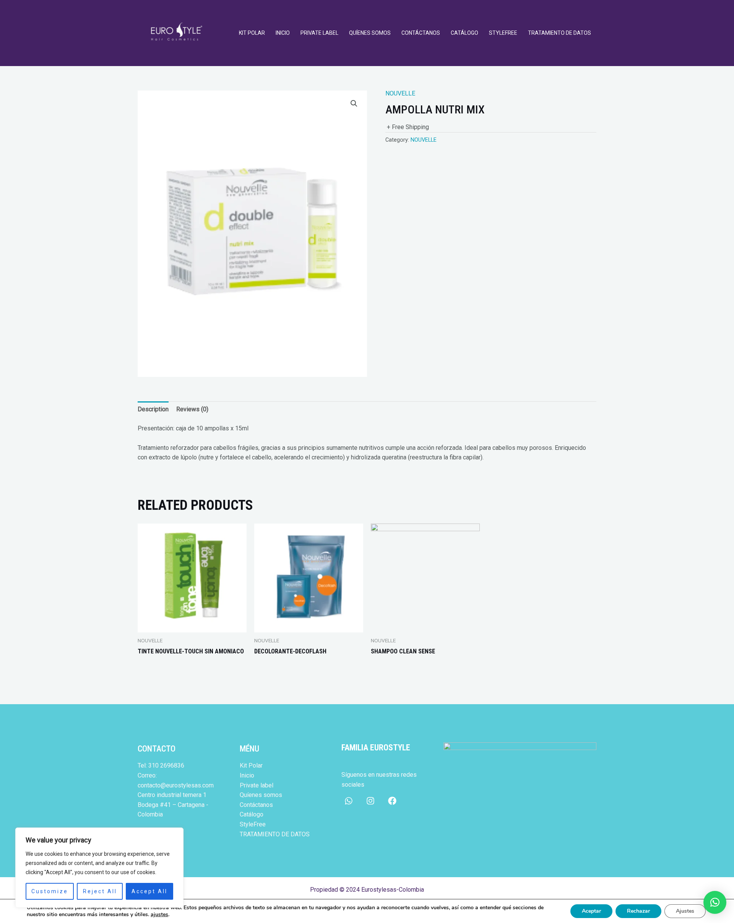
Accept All (149, 891)
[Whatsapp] (348, 801)
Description (153, 409)
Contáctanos (420, 33)
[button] (714, 902)
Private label (319, 33)
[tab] (153, 409)
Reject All (100, 891)
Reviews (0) (192, 409)
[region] (99, 868)
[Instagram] (370, 801)
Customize (49, 891)
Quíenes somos (370, 33)
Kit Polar (252, 33)
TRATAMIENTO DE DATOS (559, 33)
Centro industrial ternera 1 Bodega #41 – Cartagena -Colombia (173, 804)
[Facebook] (392, 801)
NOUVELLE (400, 93)
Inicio (283, 33)
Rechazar (638, 911)
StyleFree (503, 33)
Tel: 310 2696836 (161, 765)
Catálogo (464, 33)
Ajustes (685, 911)
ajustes (159, 914)
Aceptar (591, 911)
